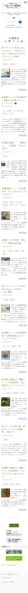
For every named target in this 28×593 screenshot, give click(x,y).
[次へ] (15, 517)
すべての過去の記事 (9, 565)
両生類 (12, 202)
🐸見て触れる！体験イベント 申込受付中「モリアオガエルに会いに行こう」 (13, 472)
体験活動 (12, 64)
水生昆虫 (23, 205)
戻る (14, 525)
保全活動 (5, 64)
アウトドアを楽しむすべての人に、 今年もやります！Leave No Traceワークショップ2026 (13, 52)
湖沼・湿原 (20, 111)
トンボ (10, 113)
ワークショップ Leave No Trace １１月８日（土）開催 (13, 288)
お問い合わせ (6, 577)
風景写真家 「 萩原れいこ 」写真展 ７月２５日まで (14, 145)
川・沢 (16, 205)
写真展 (5, 156)
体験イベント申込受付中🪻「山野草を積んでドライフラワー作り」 (14, 335)
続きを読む (23, 89)
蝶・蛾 (5, 113)
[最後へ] (18, 517)
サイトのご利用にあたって (10, 574)
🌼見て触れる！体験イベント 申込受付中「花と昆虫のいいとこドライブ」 (14, 382)
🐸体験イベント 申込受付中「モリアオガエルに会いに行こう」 (14, 191)
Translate (18, 27)
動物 (11, 205)
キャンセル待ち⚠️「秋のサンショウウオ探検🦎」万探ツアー (13, 429)
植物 (4, 254)
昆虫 (4, 251)
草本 (8, 346)
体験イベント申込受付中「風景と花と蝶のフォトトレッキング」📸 (14, 100)
